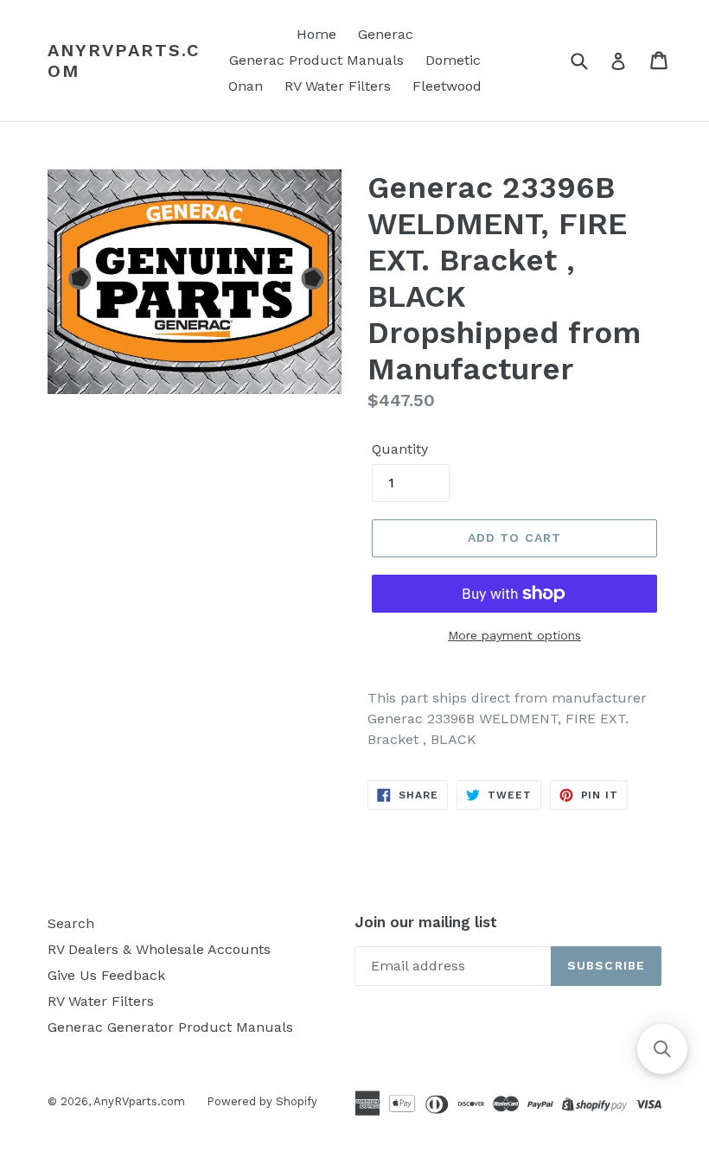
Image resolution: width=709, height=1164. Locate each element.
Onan (245, 86)
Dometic (453, 60)
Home (316, 34)
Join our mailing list (425, 922)
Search (71, 923)
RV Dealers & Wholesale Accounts (159, 949)
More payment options (514, 635)
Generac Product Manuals (316, 60)
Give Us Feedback (106, 975)
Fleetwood (447, 86)
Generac (385, 34)
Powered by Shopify (262, 1101)
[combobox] (590, 60)
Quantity (400, 449)
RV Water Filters (337, 86)
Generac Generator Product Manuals (170, 1027)
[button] (662, 1049)
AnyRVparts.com (124, 60)
